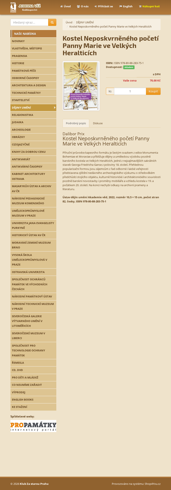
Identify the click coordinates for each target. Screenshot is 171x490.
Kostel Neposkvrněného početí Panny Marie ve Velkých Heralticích (110, 26)
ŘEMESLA (18, 363)
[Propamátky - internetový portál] (33, 426)
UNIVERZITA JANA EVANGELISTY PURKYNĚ (33, 225)
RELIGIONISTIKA (22, 115)
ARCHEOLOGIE (21, 130)
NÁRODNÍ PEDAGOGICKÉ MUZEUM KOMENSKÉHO (28, 201)
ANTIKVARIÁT (21, 159)
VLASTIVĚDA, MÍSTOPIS (27, 48)
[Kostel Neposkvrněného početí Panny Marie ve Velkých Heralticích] (81, 86)
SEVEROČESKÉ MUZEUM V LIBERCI (28, 335)
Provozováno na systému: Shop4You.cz (136, 484)
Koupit (153, 91)
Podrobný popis (76, 123)
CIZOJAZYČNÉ (21, 144)
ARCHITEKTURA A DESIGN (29, 85)
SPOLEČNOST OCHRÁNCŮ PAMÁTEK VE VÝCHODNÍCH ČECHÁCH (29, 284)
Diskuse (98, 123)
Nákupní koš (151, 6)
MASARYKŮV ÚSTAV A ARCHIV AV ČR (31, 188)
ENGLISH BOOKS (22, 399)
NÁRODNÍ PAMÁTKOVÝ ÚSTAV (32, 296)
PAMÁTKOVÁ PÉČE (24, 71)
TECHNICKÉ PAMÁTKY (26, 93)
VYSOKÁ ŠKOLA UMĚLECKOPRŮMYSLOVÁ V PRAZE (29, 260)
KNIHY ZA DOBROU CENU (29, 152)
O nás (84, 6)
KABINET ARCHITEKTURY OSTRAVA (28, 176)
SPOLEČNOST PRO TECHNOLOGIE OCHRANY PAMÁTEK (28, 350)
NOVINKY (18, 41)
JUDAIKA (17, 122)
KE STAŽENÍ (19, 407)
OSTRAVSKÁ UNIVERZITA (28, 272)
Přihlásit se (105, 6)
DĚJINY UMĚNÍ (21, 107)
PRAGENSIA (19, 56)
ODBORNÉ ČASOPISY (25, 78)
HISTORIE (18, 63)
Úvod (67, 6)
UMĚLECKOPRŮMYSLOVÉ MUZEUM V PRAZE (28, 213)
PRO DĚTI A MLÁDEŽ (25, 377)
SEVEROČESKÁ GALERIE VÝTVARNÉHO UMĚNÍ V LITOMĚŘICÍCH (27, 321)
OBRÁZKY (18, 137)
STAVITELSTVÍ (20, 100)
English (128, 6)
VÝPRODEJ (18, 392)
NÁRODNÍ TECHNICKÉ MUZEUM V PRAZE (33, 306)
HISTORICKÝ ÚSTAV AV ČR (28, 235)
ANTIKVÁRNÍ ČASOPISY (27, 166)
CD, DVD (17, 370)
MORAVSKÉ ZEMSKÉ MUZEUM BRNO (31, 245)
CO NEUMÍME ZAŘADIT (27, 385)
